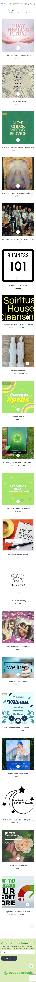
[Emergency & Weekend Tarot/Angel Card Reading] (18, 443)
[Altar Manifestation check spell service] (18, 127)
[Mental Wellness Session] (18, 667)
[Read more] (18, 409)
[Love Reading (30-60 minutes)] (18, 627)
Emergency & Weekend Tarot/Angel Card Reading (18, 463)
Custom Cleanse (18, 370)
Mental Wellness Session (18, 682)
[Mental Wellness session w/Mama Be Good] (18, 708)
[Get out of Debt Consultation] (18, 489)
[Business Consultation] (18, 265)
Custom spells (18, 417)
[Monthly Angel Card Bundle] (18, 754)
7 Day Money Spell (18, 101)
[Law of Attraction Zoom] (18, 535)
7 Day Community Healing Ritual (18, 55)
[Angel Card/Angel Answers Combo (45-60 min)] (18, 173)
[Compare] (34, 5)
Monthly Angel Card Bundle (18, 774)
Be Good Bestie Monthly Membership (18, 239)
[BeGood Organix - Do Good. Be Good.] (16, 4)
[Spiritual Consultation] (18, 846)
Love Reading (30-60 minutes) (18, 646)
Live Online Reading (18, 600)
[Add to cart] (18, 48)
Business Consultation (18, 285)
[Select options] (27, 317)
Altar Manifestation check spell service (18, 147)
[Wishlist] (31, 5)
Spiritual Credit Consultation (18, 912)
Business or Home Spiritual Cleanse (18, 325)
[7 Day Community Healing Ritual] (18, 35)
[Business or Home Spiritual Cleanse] (18, 308)
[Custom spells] (18, 397)
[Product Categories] (26, 5)
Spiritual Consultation (18, 865)
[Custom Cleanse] (18, 351)
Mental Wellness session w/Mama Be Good (18, 728)
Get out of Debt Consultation (18, 508)
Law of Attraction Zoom (18, 554)
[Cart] (29, 4)
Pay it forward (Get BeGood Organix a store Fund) (18, 820)
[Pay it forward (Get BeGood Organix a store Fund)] (18, 800)
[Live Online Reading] (18, 581)
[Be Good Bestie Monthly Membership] (18, 219)
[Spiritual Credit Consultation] (18, 892)
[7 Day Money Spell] (18, 81)
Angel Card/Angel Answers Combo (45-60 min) (18, 193)
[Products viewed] (31, 965)
